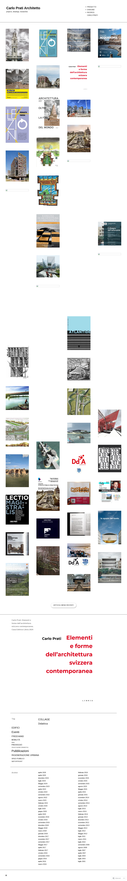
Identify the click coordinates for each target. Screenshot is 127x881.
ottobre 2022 (42, 792)
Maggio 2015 (82, 789)
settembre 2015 (83, 783)
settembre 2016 (44, 856)
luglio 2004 (82, 856)
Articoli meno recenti (63, 605)
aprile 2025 (42, 775)
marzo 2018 (42, 831)
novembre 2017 (43, 839)
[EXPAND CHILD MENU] (86, 7)
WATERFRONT (17, 761)
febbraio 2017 (43, 850)
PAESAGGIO (17, 745)
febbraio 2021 (43, 803)
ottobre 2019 (42, 820)
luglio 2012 (82, 831)
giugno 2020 (42, 811)
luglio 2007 (82, 850)
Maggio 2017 (42, 845)
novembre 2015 (83, 778)
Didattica (43, 723)
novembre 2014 (83, 797)
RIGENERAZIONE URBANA (25, 755)
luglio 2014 (82, 808)
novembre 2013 (83, 822)
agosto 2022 (42, 797)
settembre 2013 (83, 825)
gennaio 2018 (43, 833)
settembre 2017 (44, 842)
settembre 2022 (44, 795)
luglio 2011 (81, 836)
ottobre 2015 (82, 781)
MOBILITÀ (16, 740)
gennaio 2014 (83, 817)
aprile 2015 (82, 792)
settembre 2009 (83, 845)
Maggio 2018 (42, 828)
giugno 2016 (42, 858)
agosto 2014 (82, 806)
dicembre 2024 (43, 778)
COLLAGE (44, 719)
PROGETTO (91, 7)
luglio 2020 (42, 808)
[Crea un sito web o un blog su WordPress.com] (6, 875)
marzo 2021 (42, 800)
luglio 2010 (82, 842)
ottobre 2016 (42, 853)
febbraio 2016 (83, 772)
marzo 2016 (42, 864)
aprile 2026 (42, 772)
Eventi (15, 732)
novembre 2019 (43, 817)
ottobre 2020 (42, 806)
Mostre (13, 742)
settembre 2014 (83, 803)
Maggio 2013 (82, 828)
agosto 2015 (82, 786)
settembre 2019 (44, 822)
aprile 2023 (42, 789)
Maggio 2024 (42, 783)
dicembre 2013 (83, 820)
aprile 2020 (42, 814)
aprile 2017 (42, 847)
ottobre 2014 (82, 800)
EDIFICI (16, 727)
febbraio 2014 (83, 814)
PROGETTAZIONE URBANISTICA (20, 747)
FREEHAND (18, 736)
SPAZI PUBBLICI (18, 759)
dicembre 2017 (43, 836)
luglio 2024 (42, 781)
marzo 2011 (82, 839)
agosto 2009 (82, 847)
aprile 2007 (82, 853)
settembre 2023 (44, 786)
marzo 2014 (82, 811)
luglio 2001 (82, 861)
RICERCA (90, 12)
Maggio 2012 (82, 833)
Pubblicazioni (20, 751)
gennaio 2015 (83, 795)
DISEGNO (91, 10)
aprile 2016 (42, 861)
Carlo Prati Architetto (23, 8)
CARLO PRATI (92, 15)
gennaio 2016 (83, 775)
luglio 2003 (82, 858)
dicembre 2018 (43, 825)
